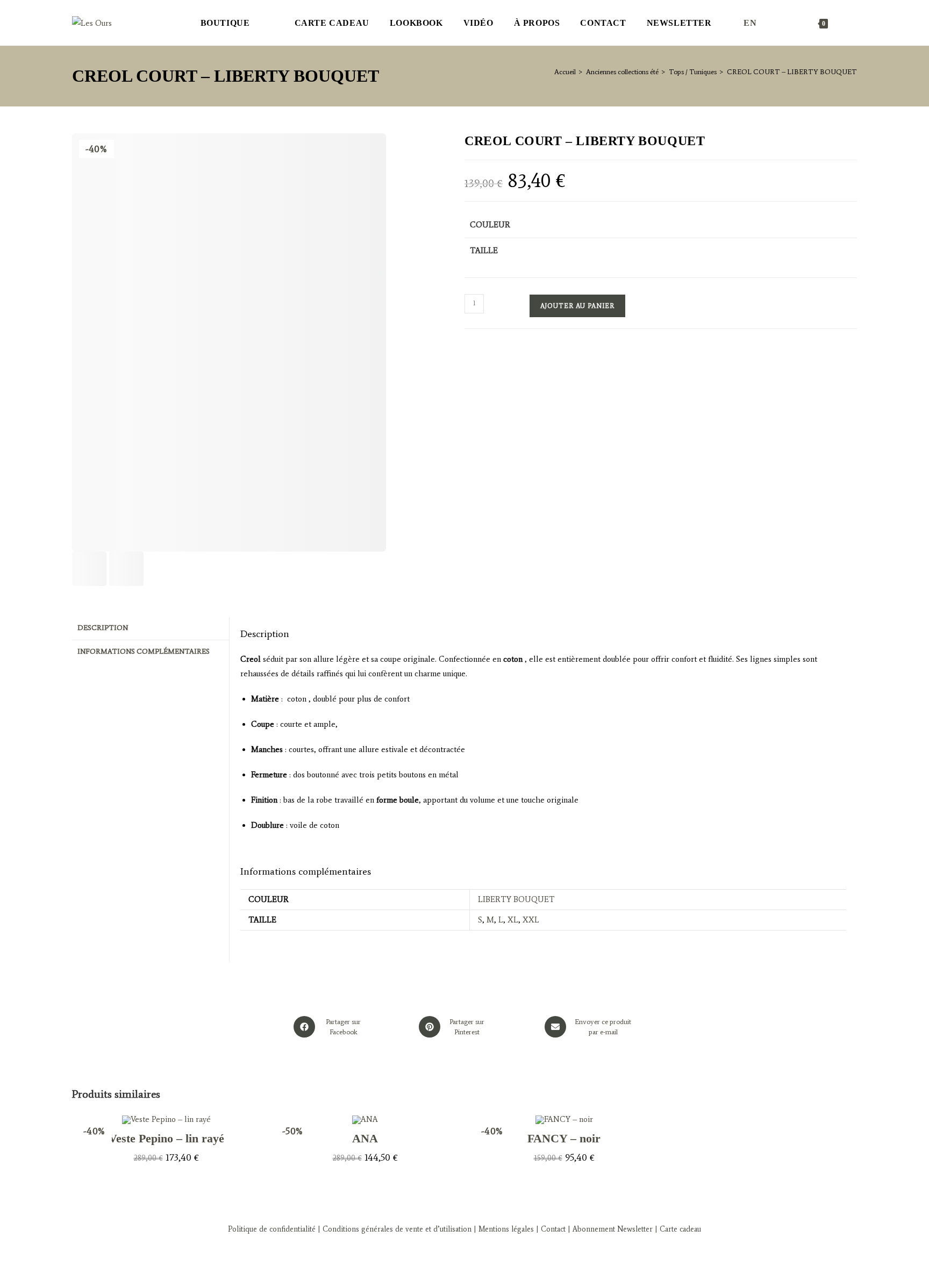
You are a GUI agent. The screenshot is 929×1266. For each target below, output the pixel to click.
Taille (484, 250)
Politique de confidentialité (272, 1229)
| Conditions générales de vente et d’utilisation (393, 1229)
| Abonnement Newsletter (610, 1229)
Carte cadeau (680, 1229)
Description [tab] (102, 627)
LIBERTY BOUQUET (516, 899)
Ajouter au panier (577, 306)
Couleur (490, 225)
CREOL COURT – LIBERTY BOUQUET (792, 72)
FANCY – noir (564, 1138)
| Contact (551, 1229)
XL (513, 920)
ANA (365, 1138)
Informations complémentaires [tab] (143, 651)
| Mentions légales (502, 1229)
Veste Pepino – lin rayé (166, 1138)
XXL (531, 920)
